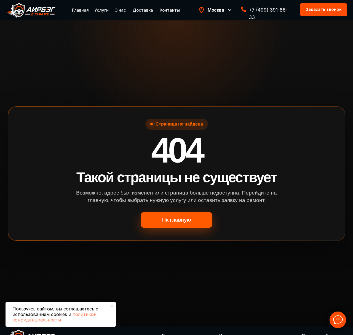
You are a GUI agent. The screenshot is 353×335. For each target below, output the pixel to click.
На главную (176, 220)
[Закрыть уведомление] (111, 306)
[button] (323, 9)
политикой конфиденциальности (54, 317)
